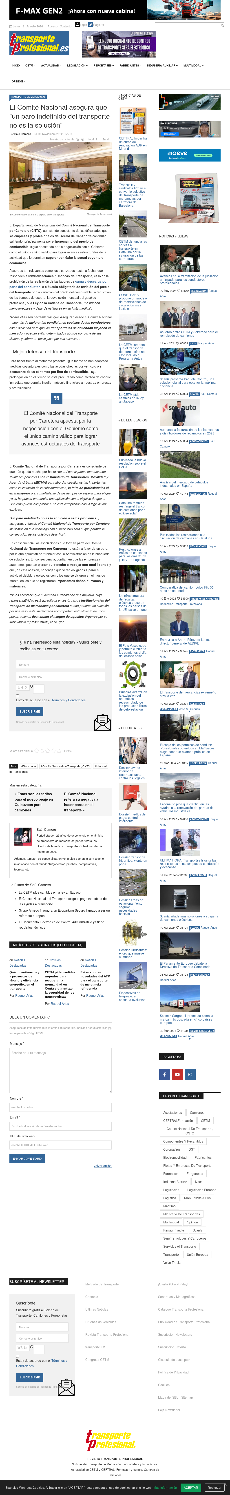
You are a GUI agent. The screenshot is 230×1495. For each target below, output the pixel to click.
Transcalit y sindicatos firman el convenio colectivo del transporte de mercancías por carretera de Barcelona (132, 195)
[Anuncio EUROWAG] (190, 129)
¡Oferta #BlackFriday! (173, 1284)
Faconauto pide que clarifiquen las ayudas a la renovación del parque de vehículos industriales (187, 807)
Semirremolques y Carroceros (184, 1238)
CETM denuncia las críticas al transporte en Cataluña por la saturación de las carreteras (133, 250)
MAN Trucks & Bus (197, 1198)
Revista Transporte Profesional (107, 1334)
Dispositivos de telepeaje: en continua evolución (132, 996)
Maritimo (169, 1206)
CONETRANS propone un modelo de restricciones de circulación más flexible (133, 301)
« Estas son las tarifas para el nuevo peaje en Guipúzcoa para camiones (34, 802)
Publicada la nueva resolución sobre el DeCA (132, 463)
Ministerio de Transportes (181, 1214)
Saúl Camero (22, 134)
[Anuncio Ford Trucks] (115, 10)
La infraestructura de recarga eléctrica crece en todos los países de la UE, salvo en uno (133, 602)
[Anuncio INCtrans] (151, 44)
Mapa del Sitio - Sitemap (175, 1397)
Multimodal (192, 65)
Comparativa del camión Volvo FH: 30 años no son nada (187, 589)
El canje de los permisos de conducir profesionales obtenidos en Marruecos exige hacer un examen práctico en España (187, 749)
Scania (197, 1230)
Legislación (76, 65)
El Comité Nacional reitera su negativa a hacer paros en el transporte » (81, 802)
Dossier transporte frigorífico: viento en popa (133, 860)
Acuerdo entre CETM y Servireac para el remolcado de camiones (189, 333)
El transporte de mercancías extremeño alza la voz (188, 694)
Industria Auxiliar (161, 65)
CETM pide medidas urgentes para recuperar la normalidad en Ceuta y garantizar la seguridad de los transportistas (60, 984)
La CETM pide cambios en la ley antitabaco (50, 892)
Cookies (164, 1384)
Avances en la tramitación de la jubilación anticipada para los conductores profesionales (189, 279)
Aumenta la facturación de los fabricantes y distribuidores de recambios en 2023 (189, 431)
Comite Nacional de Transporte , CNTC (66, 766)
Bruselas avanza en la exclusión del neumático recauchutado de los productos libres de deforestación (133, 700)
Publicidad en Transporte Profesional (184, 1322)
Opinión (17, 81)
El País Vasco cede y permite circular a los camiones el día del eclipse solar (132, 650)
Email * (15, 1117)
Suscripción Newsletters (175, 1334)
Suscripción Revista (172, 1347)
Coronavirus (172, 1149)
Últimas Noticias (96, 1309)
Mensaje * (17, 1043)
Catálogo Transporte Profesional (181, 1309)
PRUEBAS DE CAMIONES (204, 598)
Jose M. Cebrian (189, 709)
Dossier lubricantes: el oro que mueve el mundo (133, 953)
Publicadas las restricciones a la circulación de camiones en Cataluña (186, 536)
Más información (165, 1487)
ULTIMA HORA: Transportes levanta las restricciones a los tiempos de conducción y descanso (189, 863)
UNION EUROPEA (199, 974)
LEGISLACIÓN (198, 290)
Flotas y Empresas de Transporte (187, 1165)
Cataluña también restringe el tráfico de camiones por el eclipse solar (132, 508)
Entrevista (197, 651)
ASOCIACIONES (199, 441)
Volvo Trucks (172, 1262)
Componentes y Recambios (183, 1141)
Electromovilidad (175, 1157)
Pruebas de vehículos (100, 1322)
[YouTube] (177, 1074)
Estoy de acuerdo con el (51, 700)
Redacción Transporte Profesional (181, 604)
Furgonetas (195, 1173)
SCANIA (194, 394)
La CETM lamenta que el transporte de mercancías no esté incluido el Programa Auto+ (132, 351)
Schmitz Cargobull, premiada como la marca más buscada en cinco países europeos (186, 1019)
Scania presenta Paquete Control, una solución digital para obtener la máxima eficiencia (188, 382)
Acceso (53, 26)
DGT (192, 1149)
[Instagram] (190, 1074)
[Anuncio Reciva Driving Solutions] (190, 102)
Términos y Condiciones (68, 700)
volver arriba (103, 1165)
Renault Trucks (174, 1230)
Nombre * (16, 1098)
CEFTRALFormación (178, 1120)
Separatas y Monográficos (176, 1296)
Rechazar (214, 1487)
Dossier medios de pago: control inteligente (132, 817)
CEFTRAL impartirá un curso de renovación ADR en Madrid (133, 143)
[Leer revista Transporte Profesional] (190, 198)
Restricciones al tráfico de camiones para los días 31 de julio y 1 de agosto (133, 554)
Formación (171, 1173)
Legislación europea (201, 1189)
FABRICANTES (198, 493)
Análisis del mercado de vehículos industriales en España (184, 484)
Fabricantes (129, 65)
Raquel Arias (24, 995)
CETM (29, 65)
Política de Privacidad (173, 1372)
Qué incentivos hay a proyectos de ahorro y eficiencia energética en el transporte (24, 980)
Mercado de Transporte (102, 1284)
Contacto (65, 26)
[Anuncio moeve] (190, 155)
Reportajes (102, 65)
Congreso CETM (97, 1359)
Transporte (29, 766)
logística (169, 1198)
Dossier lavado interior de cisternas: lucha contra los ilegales (132, 772)
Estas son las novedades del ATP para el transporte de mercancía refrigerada (95, 980)
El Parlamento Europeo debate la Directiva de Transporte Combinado (185, 965)
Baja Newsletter (169, 1410)
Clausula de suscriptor (174, 1359)
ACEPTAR (191, 1487)
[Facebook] (164, 1074)
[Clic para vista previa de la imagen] (60, 175)
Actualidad (50, 65)
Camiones (197, 1112)
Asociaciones (172, 1112)
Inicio (16, 65)
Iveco (199, 1181)
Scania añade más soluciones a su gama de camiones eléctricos (189, 918)
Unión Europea (197, 1254)
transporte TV (95, 1347)
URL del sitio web (22, 1136)
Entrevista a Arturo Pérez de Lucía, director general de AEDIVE (185, 641)
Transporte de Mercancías (28, 96)
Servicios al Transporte (179, 1246)
